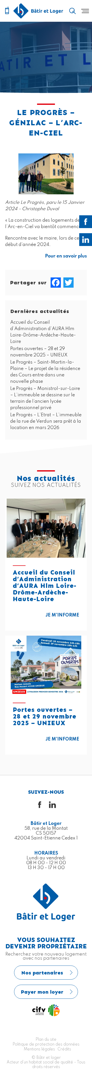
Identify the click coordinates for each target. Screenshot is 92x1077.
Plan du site (46, 1040)
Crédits (64, 1049)
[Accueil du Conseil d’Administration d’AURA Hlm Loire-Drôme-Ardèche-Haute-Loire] (46, 528)
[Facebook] (56, 282)
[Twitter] (68, 282)
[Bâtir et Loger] (38, 11)
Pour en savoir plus (66, 256)
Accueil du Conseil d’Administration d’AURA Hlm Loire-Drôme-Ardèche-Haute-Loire (44, 585)
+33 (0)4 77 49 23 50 (7, 11)
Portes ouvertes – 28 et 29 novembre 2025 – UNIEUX (44, 716)
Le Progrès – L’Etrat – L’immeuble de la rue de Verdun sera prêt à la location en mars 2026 (46, 421)
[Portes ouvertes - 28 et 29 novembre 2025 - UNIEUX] (46, 665)
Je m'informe (62, 615)
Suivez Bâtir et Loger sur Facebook (85, 221)
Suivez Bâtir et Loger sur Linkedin (85, 239)
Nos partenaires (42, 973)
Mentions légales (39, 1049)
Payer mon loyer (42, 992)
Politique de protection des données (46, 1044)
